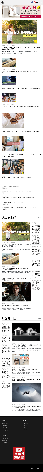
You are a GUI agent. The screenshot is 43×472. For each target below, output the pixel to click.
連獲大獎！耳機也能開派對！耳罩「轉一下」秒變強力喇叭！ (6, 339)
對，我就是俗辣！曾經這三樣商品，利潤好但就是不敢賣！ (16, 178)
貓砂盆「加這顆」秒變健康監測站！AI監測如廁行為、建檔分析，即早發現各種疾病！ (26, 380)
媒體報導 (5, 442)
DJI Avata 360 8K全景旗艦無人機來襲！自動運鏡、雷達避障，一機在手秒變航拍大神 (26, 406)
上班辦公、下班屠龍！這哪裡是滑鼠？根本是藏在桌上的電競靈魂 (6, 350)
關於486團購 (5, 440)
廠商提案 (26, 425)
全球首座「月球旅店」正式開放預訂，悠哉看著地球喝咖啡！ (6, 386)
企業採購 (26, 427)
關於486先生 (5, 438)
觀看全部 (39, 217)
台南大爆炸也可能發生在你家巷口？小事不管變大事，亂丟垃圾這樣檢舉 (36, 274)
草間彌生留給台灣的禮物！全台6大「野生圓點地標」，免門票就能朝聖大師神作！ (21, 89)
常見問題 (5, 427)
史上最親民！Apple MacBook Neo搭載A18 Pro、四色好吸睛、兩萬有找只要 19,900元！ (6, 374)
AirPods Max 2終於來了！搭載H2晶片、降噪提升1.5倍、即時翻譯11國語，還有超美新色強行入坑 (6, 362)
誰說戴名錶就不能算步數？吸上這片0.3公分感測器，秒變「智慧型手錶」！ (6, 328)
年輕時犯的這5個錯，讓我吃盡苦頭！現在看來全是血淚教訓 (16, 306)
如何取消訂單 (6, 429)
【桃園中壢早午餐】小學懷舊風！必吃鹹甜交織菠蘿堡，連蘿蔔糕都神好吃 (20, 106)
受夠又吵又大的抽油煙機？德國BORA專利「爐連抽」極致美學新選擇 (26, 346)
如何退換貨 (5, 431)
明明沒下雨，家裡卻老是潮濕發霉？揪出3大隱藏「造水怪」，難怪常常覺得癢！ (21, 71)
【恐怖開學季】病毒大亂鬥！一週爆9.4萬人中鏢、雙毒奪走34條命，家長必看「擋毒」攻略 (36, 286)
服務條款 (5, 425)
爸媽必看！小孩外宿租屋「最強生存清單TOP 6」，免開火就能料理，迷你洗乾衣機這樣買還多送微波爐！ (21, 155)
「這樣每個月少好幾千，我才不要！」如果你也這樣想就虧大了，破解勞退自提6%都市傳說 (36, 229)
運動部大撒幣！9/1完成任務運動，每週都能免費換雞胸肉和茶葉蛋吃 (21, 48)
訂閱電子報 (26, 429)
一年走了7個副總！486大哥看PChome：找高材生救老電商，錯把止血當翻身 (21, 132)
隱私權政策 (5, 423)
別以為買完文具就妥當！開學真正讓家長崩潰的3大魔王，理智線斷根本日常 (36, 251)
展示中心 (26, 423)
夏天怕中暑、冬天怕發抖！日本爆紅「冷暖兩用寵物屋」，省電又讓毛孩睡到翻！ (25, 369)
